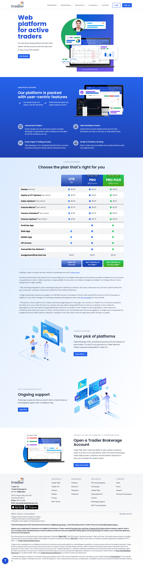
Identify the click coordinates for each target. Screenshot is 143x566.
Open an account (81, 465)
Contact (105, 5)
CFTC (76, 538)
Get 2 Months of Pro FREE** (92, 263)
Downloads (95, 487)
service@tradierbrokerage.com (27, 503)
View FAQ (23, 410)
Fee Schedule (86, 297)
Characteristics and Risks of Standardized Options (88, 528)
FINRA (19, 492)
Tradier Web (56, 483)
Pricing (54, 498)
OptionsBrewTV (97, 494)
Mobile (54, 494)
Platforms (75, 494)
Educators (75, 490)
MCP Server (56, 502)
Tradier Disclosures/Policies (51, 553)
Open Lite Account (72, 263)
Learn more (75, 272)
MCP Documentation (98, 505)
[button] (5, 561)
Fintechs (74, 483)
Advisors (74, 487)
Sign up (127, 5)
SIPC (23, 492)
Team (118, 483)
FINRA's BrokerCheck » (59, 525)
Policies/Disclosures (124, 494)
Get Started (24, 56)
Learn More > (80, 354)
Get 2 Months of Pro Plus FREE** (113, 263)
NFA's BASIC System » (111, 525)
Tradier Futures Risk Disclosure (29, 541)
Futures (54, 490)
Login (116, 5)
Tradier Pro (56, 487)
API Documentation (98, 483)
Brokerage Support (98, 502)
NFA (72, 538)
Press (118, 487)
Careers (119, 490)
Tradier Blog (95, 490)
